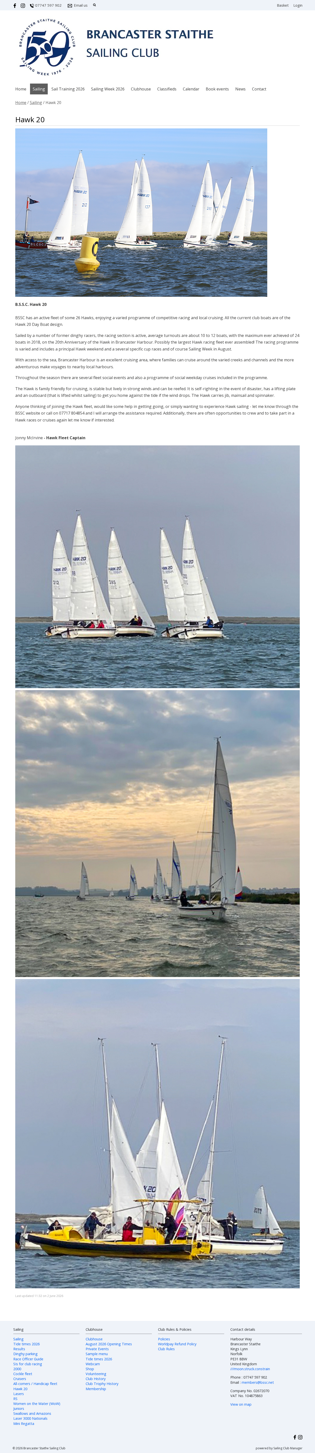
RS (15, 1398)
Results (19, 1349)
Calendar (191, 89)
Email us (81, 5)
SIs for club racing (27, 1364)
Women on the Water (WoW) (36, 1403)
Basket (283, 5)
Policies (164, 1339)
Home (20, 89)
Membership (96, 1388)
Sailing (39, 89)
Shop (90, 1368)
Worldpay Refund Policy (177, 1344)
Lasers (18, 1393)
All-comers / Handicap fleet (35, 1383)
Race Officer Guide (28, 1359)
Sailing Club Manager (287, 1448)
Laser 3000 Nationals (30, 1418)
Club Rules (166, 1349)
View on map (241, 1404)
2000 (17, 1368)
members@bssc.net (258, 1382)
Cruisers (19, 1378)
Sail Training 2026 (68, 89)
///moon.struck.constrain (250, 1368)
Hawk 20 (20, 1388)
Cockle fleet (22, 1373)
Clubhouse (141, 89)
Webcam (93, 1364)
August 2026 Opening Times (109, 1344)
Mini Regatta (23, 1423)
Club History (96, 1378)
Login (297, 5)
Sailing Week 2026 (108, 89)
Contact (259, 89)
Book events (217, 89)
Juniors (18, 1408)
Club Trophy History (102, 1383)
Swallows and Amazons (32, 1413)
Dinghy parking (25, 1353)
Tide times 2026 (26, 1344)
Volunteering (96, 1373)
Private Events (97, 1349)
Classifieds (166, 89)
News (240, 89)
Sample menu (97, 1353)
